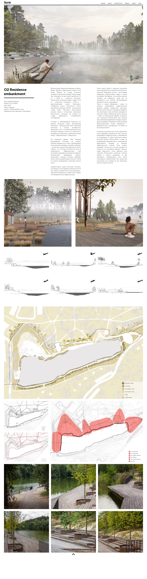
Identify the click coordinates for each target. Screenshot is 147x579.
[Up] (73, 554)
